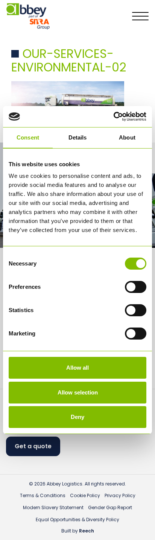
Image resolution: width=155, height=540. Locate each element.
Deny (77, 417)
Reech (86, 531)
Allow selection (78, 392)
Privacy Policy (120, 495)
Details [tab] (77, 137)
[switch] (135, 287)
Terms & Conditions (42, 495)
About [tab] (127, 137)
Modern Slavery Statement (53, 507)
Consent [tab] (28, 137)
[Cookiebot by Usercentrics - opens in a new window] (113, 116)
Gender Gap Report (110, 507)
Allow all (77, 367)
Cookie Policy (85, 495)
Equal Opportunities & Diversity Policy (77, 519)
